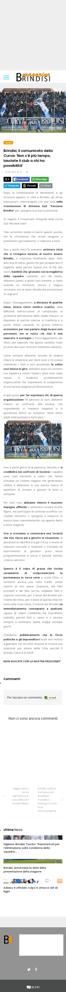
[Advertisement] (33, 35)
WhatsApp (41, 179)
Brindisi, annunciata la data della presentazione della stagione (25, 869)
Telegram (13, 185)
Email (48, 185)
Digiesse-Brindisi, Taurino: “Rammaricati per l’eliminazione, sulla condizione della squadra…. (31, 847)
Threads (31, 185)
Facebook (22, 179)
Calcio (8, 143)
